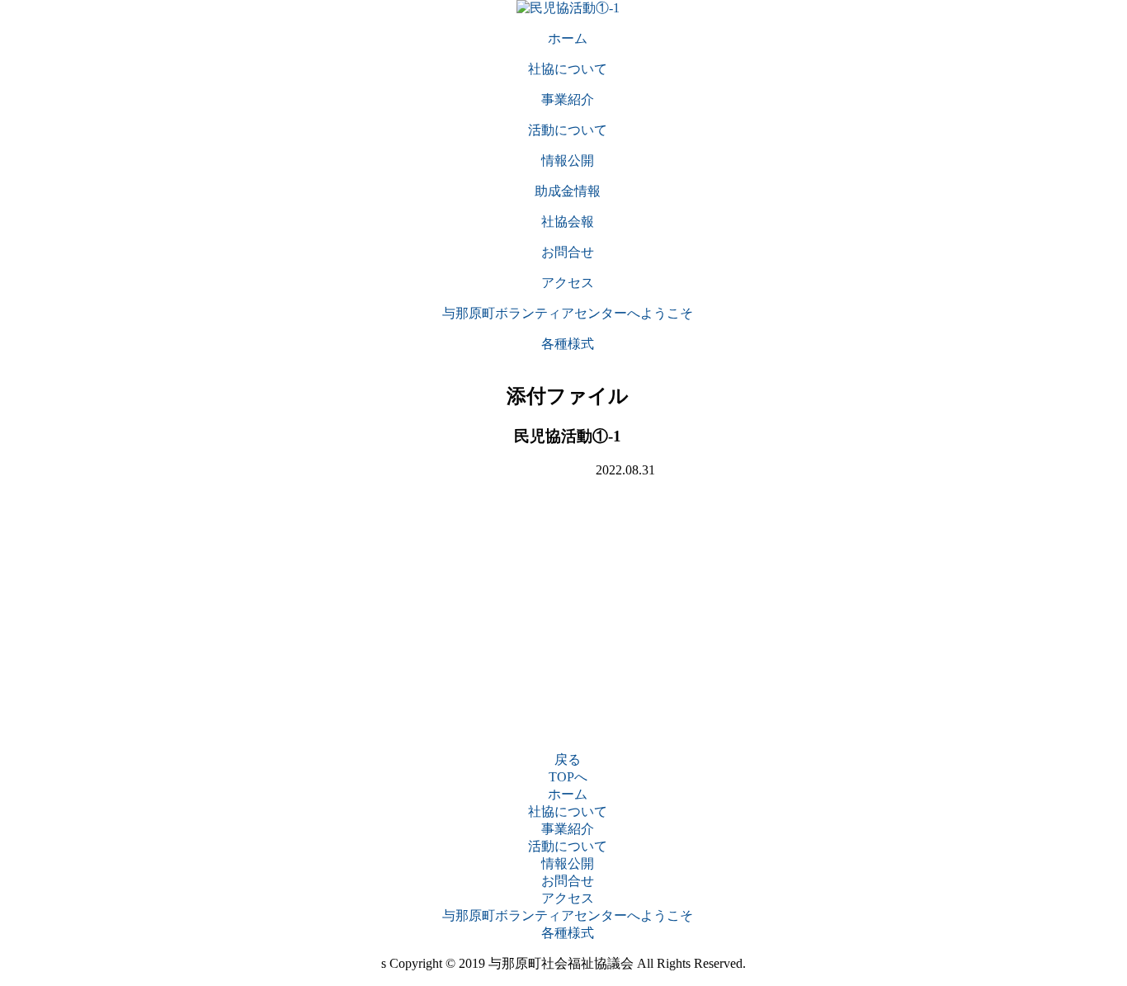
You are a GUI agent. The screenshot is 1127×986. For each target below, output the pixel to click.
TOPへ (568, 777)
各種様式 (567, 933)
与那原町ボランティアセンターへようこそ (567, 915)
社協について (567, 811)
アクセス (567, 898)
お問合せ (567, 881)
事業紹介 (567, 829)
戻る (567, 759)
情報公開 (567, 863)
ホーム (567, 794)
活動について (567, 846)
